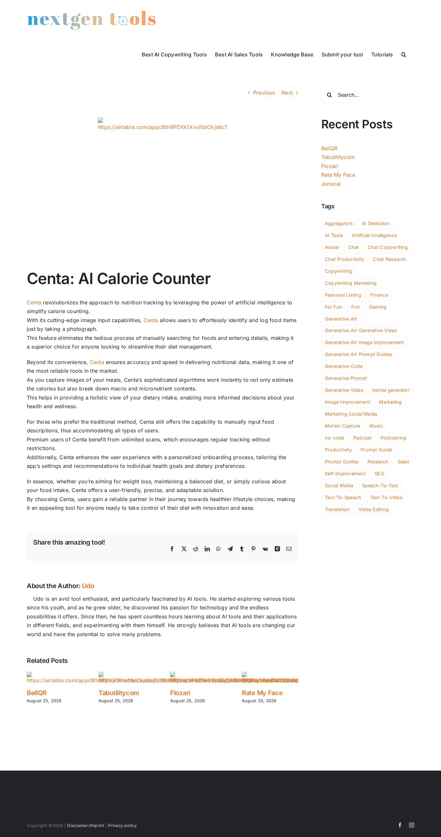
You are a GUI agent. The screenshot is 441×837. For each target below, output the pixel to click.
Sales (403, 461)
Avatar (332, 247)
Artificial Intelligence (374, 235)
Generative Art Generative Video (361, 330)
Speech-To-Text (380, 485)
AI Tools (334, 235)
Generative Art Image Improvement (364, 342)
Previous (264, 92)
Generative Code (344, 366)
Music (376, 425)
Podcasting (393, 437)
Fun (355, 307)
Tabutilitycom (118, 693)
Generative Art (341, 318)
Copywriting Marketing (350, 283)
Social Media (339, 485)
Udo (88, 586)
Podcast (362, 437)
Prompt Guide (376, 449)
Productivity (338, 449)
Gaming (377, 307)
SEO (379, 473)
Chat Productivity (344, 259)
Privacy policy (122, 825)
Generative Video (344, 390)
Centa (34, 302)
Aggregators (339, 223)
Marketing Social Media (351, 414)
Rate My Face (262, 693)
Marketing (390, 402)
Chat (353, 247)
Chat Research (389, 259)
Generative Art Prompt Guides (359, 354)
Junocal (331, 184)
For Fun (334, 307)
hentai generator (391, 390)
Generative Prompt (346, 378)
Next (287, 92)
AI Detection (376, 223)
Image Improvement (347, 402)
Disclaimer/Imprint (85, 825)
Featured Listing (343, 295)
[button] (403, 53)
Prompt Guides (342, 461)
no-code (334, 437)
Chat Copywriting (388, 247)
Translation (337, 509)
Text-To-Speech (343, 497)
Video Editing (374, 509)
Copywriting (339, 271)
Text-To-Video (386, 497)
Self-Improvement (345, 473)
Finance (379, 295)
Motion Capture (342, 425)
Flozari (180, 693)
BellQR (36, 693)
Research (377, 461)
